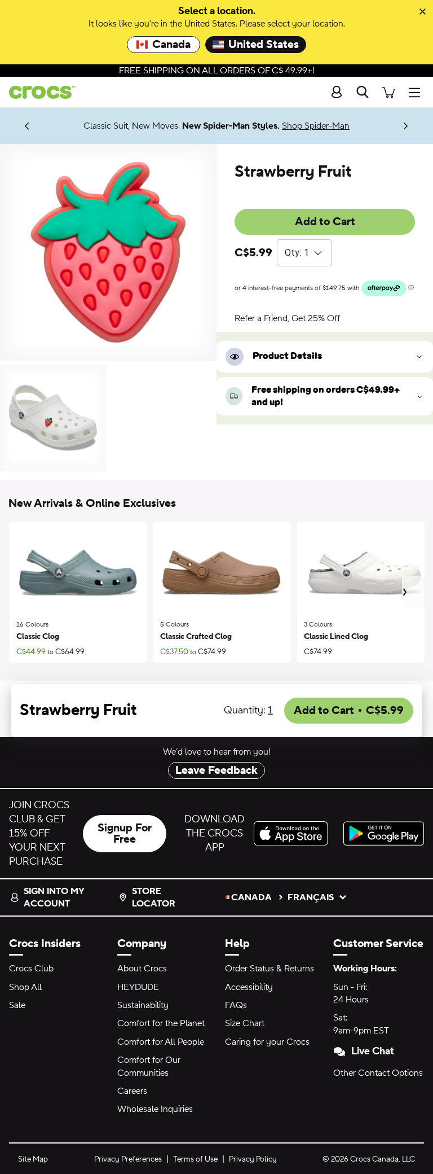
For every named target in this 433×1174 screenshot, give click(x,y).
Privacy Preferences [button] (128, 1159)
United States (263, 44)
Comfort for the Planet (161, 1023)
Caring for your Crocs (267, 1042)
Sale (17, 1005)
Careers (132, 1091)
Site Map (33, 1159)
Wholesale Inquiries (155, 1109)
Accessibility (249, 987)
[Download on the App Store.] (294, 833)
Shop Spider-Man (316, 126)
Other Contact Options (378, 1073)
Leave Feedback (216, 770)
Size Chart (244, 1023)
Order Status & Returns (269, 968)
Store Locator (153, 897)
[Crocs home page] (38, 92)
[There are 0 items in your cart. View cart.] (388, 92)
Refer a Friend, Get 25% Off (287, 318)
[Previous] (27, 125)
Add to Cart (325, 221)
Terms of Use (195, 1159)
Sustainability (143, 1005)
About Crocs (142, 968)
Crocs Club (31, 968)
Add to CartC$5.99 (349, 710)
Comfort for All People (160, 1042)
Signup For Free (125, 834)
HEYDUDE (138, 987)
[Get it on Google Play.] (383, 833)
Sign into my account (54, 897)
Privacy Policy (253, 1159)
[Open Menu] (417, 92)
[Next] (405, 125)
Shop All (25, 987)
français (311, 897)
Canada (171, 44)
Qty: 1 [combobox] (297, 252)
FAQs (236, 1005)
